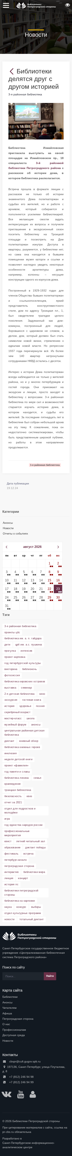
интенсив (26, 650)
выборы (36, 906)
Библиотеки (10, 996)
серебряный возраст (17, 712)
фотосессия (12, 675)
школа (31, 718)
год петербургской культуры (22, 663)
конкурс (21, 906)
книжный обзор (28, 740)
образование (12, 847)
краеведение (12, 783)
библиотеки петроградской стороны (21, 892)
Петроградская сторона (17, 1018)
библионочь (29, 669)
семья (37, 777)
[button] (67, 6)
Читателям (9, 1007)
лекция (8, 878)
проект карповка (14, 656)
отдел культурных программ (22, 913)
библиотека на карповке (19, 900)
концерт (23, 878)
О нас (6, 1024)
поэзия (40, 705)
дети (7, 644)
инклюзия (10, 753)
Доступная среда (13, 1035)
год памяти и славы (17, 771)
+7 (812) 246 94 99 (21, 1082)
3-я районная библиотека (20, 626)
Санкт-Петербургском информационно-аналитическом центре (28, 1145)
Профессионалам (14, 1029)
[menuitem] (36, 997)
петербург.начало (15, 859)
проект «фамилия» (16, 765)
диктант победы (35, 847)
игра (7, 818)
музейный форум (15, 724)
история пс (11, 884)
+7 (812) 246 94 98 (21, 1076)
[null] (12, 71)
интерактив (11, 871)
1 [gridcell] (49, 563)
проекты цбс (12, 632)
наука (8, 906)
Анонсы (8, 522)
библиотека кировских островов (24, 681)
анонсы (35, 724)
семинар (26, 687)
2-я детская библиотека (19, 693)
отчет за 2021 (13, 802)
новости (9, 919)
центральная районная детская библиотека (24, 732)
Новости (8, 528)
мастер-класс (13, 718)
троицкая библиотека (17, 789)
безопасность (13, 796)
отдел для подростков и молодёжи (20, 810)
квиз (29, 796)
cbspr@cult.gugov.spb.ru (24, 1061)
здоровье (25, 705)
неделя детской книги (18, 759)
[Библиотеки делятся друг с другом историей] (36, 121)
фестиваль (11, 853)
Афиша (7, 1013)
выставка (10, 687)
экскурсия (10, 699)
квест (7, 841)
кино (42, 693)
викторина (10, 669)
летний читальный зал (30, 841)
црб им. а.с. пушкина (28, 644)
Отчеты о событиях (15, 533)
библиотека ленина (16, 777)
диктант (9, 740)
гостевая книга (31, 699)
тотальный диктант (31, 919)
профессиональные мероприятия (16, 833)
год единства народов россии (23, 824)
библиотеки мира (34, 871)
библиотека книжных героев (22, 747)
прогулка (10, 650)
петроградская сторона (19, 866)
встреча (28, 853)
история (9, 705)
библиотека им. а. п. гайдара (22, 638)
